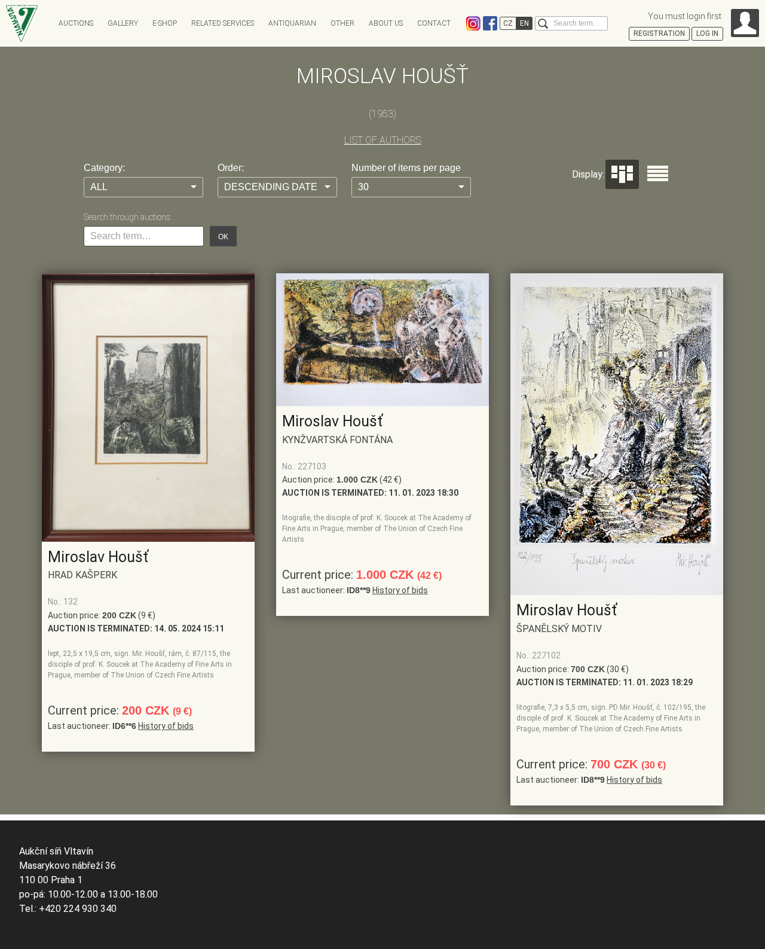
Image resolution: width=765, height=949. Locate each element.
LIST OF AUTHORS (382, 140)
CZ (508, 23)
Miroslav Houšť (98, 557)
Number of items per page (406, 168)
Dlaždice (622, 174)
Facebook (490, 23)
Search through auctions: (128, 217)
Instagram (473, 23)
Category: (104, 168)
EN (524, 23)
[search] (543, 24)
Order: (231, 168)
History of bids (166, 726)
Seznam (657, 173)
